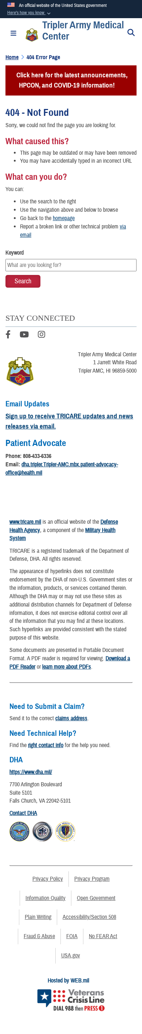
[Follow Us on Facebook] (8, 335)
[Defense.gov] (19, 830)
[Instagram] (41, 335)
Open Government (96, 898)
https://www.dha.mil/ (30, 772)
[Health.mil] (42, 830)
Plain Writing (38, 917)
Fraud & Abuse (39, 936)
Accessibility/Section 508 (89, 917)
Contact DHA (23, 813)
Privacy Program (92, 879)
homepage (64, 218)
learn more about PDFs (66, 666)
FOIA (72, 936)
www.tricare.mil (25, 522)
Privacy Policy (47, 879)
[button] (29, 13)
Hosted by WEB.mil (68, 980)
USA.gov (70, 955)
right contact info (45, 745)
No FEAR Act (103, 936)
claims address (71, 718)
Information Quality (45, 898)
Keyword (14, 252)
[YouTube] (24, 335)
